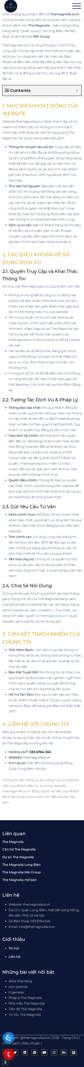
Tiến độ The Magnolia (25, 1009)
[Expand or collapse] (76, 90)
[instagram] (54, 1052)
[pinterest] (35, 1052)
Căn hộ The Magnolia (19, 849)
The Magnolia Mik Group (21, 872)
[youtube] (44, 1052)
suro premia (18, 987)
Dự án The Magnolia (18, 857)
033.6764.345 (40, 921)
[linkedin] (25, 1052)
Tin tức (14, 948)
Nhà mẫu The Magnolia (27, 1003)
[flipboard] (74, 1052)
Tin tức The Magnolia (25, 1015)
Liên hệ (14, 957)
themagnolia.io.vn (54, 616)
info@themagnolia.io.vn (37, 927)
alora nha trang (20, 981)
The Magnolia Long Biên (21, 865)
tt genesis (16, 992)
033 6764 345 (40, 752)
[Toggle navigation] (76, 6)
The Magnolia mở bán (19, 880)
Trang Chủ (70, 1038)
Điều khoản (31, 1043)
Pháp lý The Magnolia (25, 998)
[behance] (64, 1052)
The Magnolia (13, 842)
